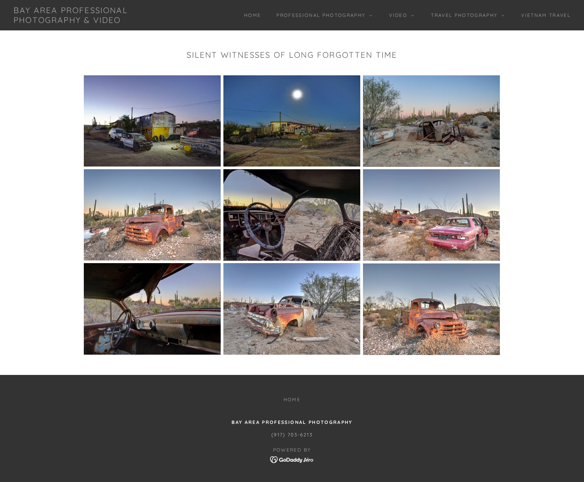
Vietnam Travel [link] (545, 15)
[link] (92, 21)
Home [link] (252, 15)
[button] (322, 15)
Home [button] (292, 400)
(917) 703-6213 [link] (292, 435)
